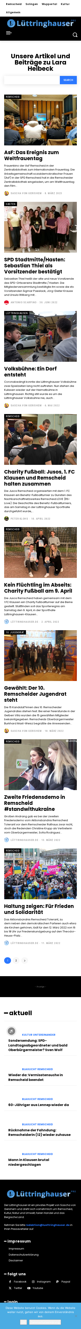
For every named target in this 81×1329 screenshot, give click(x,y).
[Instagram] (33, 1281)
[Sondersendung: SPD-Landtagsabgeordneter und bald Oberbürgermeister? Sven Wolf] (11, 1031)
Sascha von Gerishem (26, 193)
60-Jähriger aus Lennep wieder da (38, 1104)
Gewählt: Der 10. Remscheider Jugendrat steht (35, 694)
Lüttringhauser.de (24, 621)
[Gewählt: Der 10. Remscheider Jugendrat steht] (40, 655)
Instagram (44, 1281)
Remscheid (13, 96)
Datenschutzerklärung (45, 1322)
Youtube (38, 1288)
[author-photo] (7, 193)
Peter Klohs (19, 518)
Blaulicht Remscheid (37, 1069)
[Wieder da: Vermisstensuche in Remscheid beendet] (11, 1065)
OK (23, 1322)
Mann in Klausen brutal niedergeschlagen (28, 1162)
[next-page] (24, 960)
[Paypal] (57, 1281)
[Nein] (76, 1316)
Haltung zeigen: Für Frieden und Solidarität (39, 909)
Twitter (18, 1288)
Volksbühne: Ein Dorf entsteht (30, 371)
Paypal (65, 1281)
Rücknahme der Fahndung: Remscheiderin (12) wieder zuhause (39, 1132)
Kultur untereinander (38, 1035)
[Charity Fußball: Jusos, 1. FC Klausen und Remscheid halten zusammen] (40, 439)
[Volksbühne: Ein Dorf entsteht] (40, 336)
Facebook (20, 1281)
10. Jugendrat (15, 632)
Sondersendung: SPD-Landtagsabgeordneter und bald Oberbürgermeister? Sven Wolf (38, 1045)
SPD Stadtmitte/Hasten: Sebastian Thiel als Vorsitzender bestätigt (34, 265)
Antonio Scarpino (24, 302)
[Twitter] (10, 1288)
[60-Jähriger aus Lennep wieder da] (11, 1095)
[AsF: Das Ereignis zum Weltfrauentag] (40, 120)
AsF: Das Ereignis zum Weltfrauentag (31, 155)
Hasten (10, 204)
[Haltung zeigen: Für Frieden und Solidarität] (40, 873)
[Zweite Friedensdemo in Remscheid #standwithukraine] (40, 764)
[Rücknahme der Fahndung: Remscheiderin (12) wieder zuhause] (11, 1121)
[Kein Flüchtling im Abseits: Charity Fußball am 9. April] (40, 552)
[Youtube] (28, 1288)
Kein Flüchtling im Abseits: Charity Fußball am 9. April (38, 587)
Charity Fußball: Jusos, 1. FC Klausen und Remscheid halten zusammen (39, 477)
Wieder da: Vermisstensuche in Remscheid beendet (35, 1077)
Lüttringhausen (17, 313)
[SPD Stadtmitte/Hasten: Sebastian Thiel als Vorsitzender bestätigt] (40, 227)
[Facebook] (10, 1281)
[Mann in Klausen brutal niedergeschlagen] (11, 1150)
